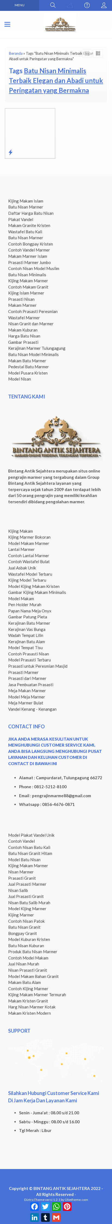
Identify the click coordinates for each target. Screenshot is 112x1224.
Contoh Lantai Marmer (28, 555)
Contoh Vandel (21, 841)
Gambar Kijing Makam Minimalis (37, 592)
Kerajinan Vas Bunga (26, 629)
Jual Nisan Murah (23, 963)
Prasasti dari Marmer (27, 678)
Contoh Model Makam (28, 957)
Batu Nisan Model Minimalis (33, 354)
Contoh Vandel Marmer (29, 249)
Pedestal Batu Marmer (28, 366)
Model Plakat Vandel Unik (31, 835)
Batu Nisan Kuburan (26, 945)
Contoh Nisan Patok (26, 921)
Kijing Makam (20, 531)
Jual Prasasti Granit (26, 896)
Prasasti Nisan (21, 299)
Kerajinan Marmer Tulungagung (37, 348)
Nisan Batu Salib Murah (29, 902)
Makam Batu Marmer (27, 360)
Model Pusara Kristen (28, 372)
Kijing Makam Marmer (28, 280)
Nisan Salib (18, 890)
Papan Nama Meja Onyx (29, 610)
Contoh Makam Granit (28, 286)
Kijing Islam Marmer (26, 292)
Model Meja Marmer (26, 696)
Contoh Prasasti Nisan (28, 653)
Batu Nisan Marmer (25, 206)
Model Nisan (19, 378)
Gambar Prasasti (23, 342)
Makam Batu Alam (24, 982)
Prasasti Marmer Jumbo (29, 262)
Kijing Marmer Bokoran (29, 537)
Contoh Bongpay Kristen (30, 243)
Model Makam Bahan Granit (33, 976)
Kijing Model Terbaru (27, 580)
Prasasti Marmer (23, 672)
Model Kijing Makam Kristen (34, 586)
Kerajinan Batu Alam (26, 641)
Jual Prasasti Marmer (27, 884)
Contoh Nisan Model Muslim (33, 268)
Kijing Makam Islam (25, 200)
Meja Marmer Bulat (25, 702)
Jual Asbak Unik (22, 567)
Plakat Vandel (20, 219)
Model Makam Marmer (28, 543)
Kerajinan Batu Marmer (29, 623)
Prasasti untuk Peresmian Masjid (37, 666)
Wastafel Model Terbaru (30, 574)
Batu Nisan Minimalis (27, 274)
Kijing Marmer (21, 914)
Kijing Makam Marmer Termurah (37, 994)
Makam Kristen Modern (29, 1013)
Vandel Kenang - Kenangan (32, 709)
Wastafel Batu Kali (25, 231)
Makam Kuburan (23, 329)
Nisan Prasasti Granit (27, 970)
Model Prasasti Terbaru (29, 659)
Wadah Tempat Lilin (25, 635)
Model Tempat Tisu (25, 647)
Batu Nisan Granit (24, 927)
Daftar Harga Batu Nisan (31, 213)
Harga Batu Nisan (24, 335)
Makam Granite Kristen (29, 225)
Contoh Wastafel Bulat (29, 561)
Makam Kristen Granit (28, 1000)
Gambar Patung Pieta (27, 616)
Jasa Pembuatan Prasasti (30, 684)
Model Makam (21, 598)
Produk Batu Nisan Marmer (32, 951)
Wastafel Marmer (24, 317)
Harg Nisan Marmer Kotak (32, 1006)
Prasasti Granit (22, 878)
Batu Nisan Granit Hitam (30, 853)
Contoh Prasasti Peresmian (33, 311)
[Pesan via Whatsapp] (70, 5)
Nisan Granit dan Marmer (31, 323)
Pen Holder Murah (24, 604)
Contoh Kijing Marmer (28, 988)
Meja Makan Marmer (27, 690)
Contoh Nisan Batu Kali (29, 847)
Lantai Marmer (21, 549)
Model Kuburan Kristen (29, 939)
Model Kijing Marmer (27, 908)
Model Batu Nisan (24, 859)
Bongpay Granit (22, 933)
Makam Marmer (22, 305)
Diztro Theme (34, 1200)
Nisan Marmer (21, 871)
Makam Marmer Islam (27, 256)
